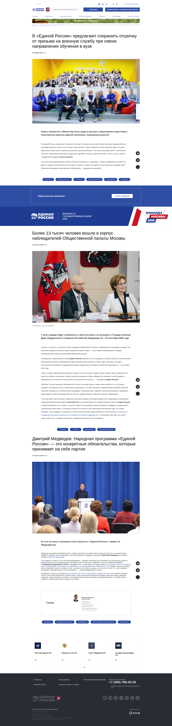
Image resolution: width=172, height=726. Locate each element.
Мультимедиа (116, 16)
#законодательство (94, 179)
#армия (79, 179)
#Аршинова (48, 179)
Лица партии (49, 16)
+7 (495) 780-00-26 (122, 682)
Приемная (102, 16)
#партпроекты (124, 622)
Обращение (93, 9)
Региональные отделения (95, 680)
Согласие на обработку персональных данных (47, 719)
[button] (84, 667)
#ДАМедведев (82, 622)
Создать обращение (122, 196)
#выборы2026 (89, 429)
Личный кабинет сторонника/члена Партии (122, 9)
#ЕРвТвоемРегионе (64, 179)
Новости (55, 25)
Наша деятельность (66, 16)
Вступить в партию (133, 16)
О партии (35, 16)
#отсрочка (124, 179)
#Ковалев (63, 429)
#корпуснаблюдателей (106, 429)
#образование (110, 179)
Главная (34, 25)
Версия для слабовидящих (131, 4)
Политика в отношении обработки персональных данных (50, 718)
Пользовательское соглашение (42, 714)
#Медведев (47, 622)
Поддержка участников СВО (86, 21)
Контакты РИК (39, 685)
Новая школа (113, 154)
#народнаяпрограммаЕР (64, 622)
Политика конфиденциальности (42, 716)
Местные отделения (85, 16)
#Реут (75, 429)
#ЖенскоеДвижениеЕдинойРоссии (103, 622)
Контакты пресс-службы (69, 685)
